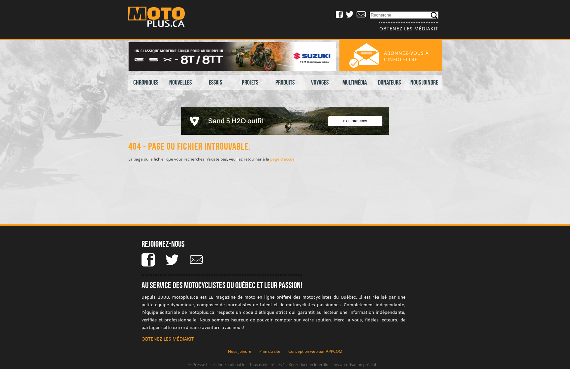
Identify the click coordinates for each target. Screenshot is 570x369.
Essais (215, 82)
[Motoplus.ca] (161, 17)
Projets (250, 82)
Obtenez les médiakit (408, 28)
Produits (285, 82)
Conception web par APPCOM (315, 351)
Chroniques (145, 82)
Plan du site (269, 351)
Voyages (320, 82)
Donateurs (389, 82)
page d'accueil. (284, 159)
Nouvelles (180, 82)
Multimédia (354, 82)
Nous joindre (424, 82)
